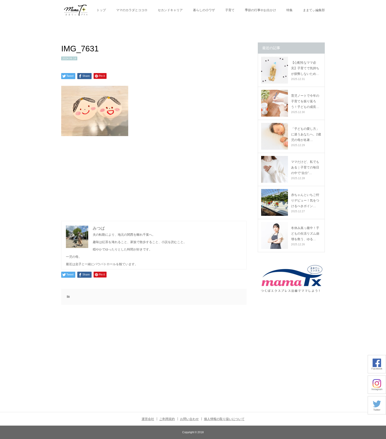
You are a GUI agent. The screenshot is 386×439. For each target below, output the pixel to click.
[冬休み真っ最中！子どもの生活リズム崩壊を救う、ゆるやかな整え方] (274, 235)
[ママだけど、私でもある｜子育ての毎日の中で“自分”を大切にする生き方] (274, 169)
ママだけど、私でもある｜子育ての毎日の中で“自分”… (305, 167)
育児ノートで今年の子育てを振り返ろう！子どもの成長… (305, 101)
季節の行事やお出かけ (260, 10)
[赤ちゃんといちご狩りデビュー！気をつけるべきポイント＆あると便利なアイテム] (274, 202)
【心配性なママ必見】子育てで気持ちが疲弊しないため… (305, 68)
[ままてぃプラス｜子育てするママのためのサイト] (75, 10)
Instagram (376, 389)
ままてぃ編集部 (314, 10)
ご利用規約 (167, 418)
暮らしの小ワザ (204, 10)
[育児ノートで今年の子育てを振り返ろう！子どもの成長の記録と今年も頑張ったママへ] (274, 103)
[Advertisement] (154, 178)
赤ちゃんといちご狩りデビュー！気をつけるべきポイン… (305, 200)
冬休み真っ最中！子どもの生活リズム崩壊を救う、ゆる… (305, 233)
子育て (230, 10)
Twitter (376, 409)
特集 (289, 10)
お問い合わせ (189, 418)
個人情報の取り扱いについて (224, 418)
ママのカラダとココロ (131, 10)
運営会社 (148, 418)
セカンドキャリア (170, 10)
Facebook (376, 368)
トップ (101, 10)
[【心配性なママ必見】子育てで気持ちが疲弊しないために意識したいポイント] (274, 70)
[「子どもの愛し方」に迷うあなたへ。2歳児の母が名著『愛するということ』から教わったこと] (274, 136)
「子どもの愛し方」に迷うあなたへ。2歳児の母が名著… (306, 134)
